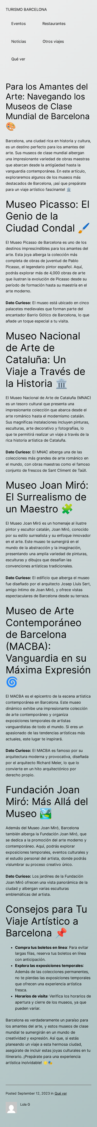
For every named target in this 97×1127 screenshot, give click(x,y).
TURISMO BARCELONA (26, 9)
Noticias (18, 41)
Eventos (18, 23)
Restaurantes (53, 23)
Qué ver (18, 59)
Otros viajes (53, 41)
